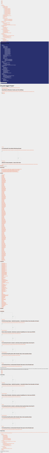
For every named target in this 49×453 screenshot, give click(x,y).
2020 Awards (3, 268)
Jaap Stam (21, 432)
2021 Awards (3, 269)
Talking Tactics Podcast (6, 22)
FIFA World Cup (4, 285)
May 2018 (3, 241)
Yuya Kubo (29, 432)
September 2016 (4, 255)
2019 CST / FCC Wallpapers (8, 19)
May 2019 (3, 233)
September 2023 (4, 198)
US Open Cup (3, 305)
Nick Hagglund (42, 432)
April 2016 (3, 258)
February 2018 (3, 243)
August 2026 (3, 174)
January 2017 (3, 252)
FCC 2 (4, 17)
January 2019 (3, 236)
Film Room (3, 286)
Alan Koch (18, 432)
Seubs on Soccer (4, 302)
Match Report (45, 432)
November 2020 (4, 221)
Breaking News (5, 6)
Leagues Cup (5, 16)
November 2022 (4, 205)
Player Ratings (3, 297)
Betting (3, 278)
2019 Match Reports (7, 10)
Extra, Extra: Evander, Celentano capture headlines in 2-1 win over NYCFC (11, 169)
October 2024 (3, 189)
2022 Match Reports (7, 12)
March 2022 (3, 210)
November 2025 (4, 180)
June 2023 (3, 200)
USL (11, 432)
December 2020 (4, 220)
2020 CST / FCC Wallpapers (7, 439)
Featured (3, 432)
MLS (5, 432)
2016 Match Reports (7, 8)
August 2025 (3, 182)
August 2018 (3, 239)
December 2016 (4, 253)
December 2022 (4, 204)
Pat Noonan (16, 432)
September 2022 (4, 206)
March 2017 (3, 251)
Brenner (33, 432)
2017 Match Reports (7, 9)
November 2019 (4, 229)
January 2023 (3, 203)
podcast (12, 432)
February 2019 (3, 235)
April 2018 (3, 242)
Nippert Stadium (31, 432)
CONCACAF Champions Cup (7, 15)
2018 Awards (3, 265)
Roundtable (3, 301)
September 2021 (4, 214)
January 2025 (3, 187)
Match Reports (5, 7)
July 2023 (3, 199)
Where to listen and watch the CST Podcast (9, 441)
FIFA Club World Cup (4, 284)
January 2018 (3, 244)
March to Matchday (7, 24)
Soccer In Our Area (4, 29)
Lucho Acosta (20, 432)
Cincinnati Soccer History (5, 280)
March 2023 (3, 202)
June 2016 (3, 257)
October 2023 (3, 197)
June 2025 (3, 184)
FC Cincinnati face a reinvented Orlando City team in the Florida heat (10, 171)
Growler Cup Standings (8, 37)
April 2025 (3, 185)
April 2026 (3, 177)
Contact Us (3, 38)
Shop (2, 449)
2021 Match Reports (4, 270)
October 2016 (3, 254)
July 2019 (3, 232)
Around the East (4, 277)
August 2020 (3, 223)
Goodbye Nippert (4, 287)
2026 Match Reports (4, 274)
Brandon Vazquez (24, 432)
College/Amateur (4, 281)
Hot (4, 432)
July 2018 (3, 240)
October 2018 (3, 238)
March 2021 (3, 218)
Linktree (3, 33)
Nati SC (3, 292)
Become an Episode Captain (7, 36)
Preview (3, 300)
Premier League (4, 299)
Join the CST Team (6, 40)
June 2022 (3, 208)
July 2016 (3, 256)
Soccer (46, 432)
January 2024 (3, 195)
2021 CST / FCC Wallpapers (8, 20)
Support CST (3, 74)
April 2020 (3, 226)
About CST (4, 447)
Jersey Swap (5, 23)
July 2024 (3, 191)
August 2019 (3, 231)
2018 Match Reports (4, 266)
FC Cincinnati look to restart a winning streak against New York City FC (10, 170)
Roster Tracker (4, 21)
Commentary (5, 28)
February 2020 (3, 227)
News (2, 293)
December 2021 (4, 212)
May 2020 (3, 225)
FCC (40, 432)
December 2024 (4, 188)
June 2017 (3, 249)
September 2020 (4, 222)
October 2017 (3, 246)
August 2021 (3, 215)
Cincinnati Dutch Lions (6, 30)
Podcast (3, 298)
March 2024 (3, 194)
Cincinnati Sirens (5, 31)
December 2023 (4, 196)
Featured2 (6, 432)
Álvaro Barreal (37, 432)
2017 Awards (3, 264)
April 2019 (3, 234)
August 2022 (3, 207)
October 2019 (3, 230)
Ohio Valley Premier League (7, 32)
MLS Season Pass (4, 25)
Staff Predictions (5, 27)
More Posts (1, 165)
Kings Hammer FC (4, 289)
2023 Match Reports (7, 13)
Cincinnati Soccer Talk (9, 432)
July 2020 (3, 224)
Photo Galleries (5, 18)
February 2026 (3, 178)
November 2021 (4, 213)
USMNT (3, 306)
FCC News (3, 5)
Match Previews (5, 436)
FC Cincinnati (1, 432)
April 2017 (3, 250)
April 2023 (3, 201)
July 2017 (3, 248)
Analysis (3, 26)
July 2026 (3, 175)
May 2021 (3, 217)
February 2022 (3, 211)
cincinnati (14, 432)
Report (34, 432)
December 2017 (4, 245)
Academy (3, 275)
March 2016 (3, 259)
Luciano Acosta (27, 432)
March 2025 (3, 186)
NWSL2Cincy (3, 294)
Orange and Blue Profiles (5, 295)
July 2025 (3, 183)
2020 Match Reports (8, 11)
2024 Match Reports (7, 14)
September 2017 (4, 247)
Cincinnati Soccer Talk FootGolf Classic (8, 35)
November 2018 (4, 237)
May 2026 (3, 176)
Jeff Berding (39, 432)
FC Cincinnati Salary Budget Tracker (7, 448)
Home (2, 434)
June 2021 (3, 216)
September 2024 (4, 190)
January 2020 (3, 228)
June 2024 (3, 192)
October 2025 (3, 181)
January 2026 (3, 179)
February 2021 (3, 219)
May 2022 (3, 209)
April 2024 (3, 193)
